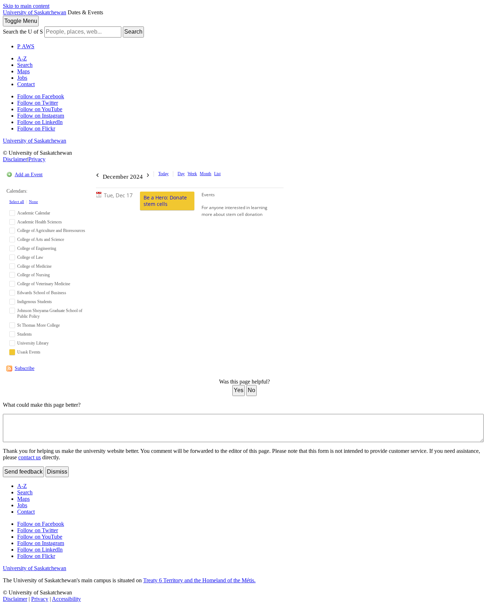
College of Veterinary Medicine (43, 283)
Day (181, 174)
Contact (26, 84)
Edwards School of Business (41, 292)
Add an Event (29, 174)
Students (24, 334)
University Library (33, 343)
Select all (16, 201)
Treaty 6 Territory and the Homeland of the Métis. (199, 580)
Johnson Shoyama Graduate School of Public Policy (49, 313)
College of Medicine (34, 266)
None (33, 201)
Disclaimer (15, 159)
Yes (238, 390)
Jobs (22, 78)
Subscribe (24, 368)
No (251, 390)
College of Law (30, 257)
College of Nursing (33, 274)
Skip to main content (26, 6)
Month (205, 174)
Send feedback (23, 472)
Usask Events (28, 352)
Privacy (36, 159)
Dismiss (57, 472)
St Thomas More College (38, 325)
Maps (23, 71)
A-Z (22, 58)
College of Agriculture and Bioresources (51, 230)
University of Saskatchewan (34, 12)
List (217, 174)
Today (163, 174)
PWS (25, 46)
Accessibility (66, 599)
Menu (20, 21)
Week (192, 174)
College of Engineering (36, 248)
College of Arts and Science (40, 239)
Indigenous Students (34, 301)
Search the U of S (23, 32)
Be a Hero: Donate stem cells (165, 200)
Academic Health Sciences (39, 221)
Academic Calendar (33, 213)
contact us (29, 457)
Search (133, 32)
